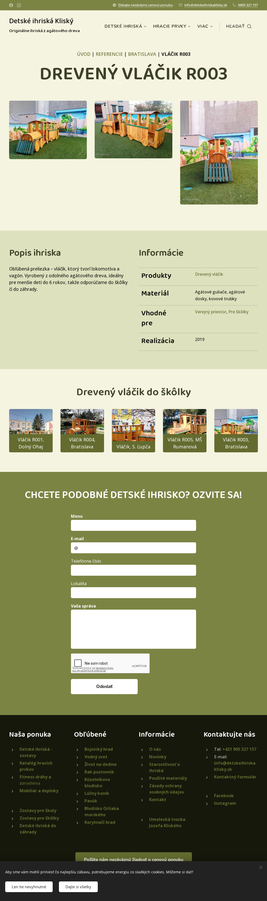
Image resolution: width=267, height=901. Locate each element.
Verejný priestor (210, 312)
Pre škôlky (238, 312)
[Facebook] (11, 5)
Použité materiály (168, 778)
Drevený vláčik (209, 274)
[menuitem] (126, 26)
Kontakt (157, 799)
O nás (155, 749)
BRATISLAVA (142, 54)
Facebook (224, 795)
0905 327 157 (248, 5)
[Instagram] (19, 5)
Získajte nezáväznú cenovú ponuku (145, 5)
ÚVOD (83, 54)
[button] (239, 26)
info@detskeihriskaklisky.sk (205, 5)
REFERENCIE (109, 54)
